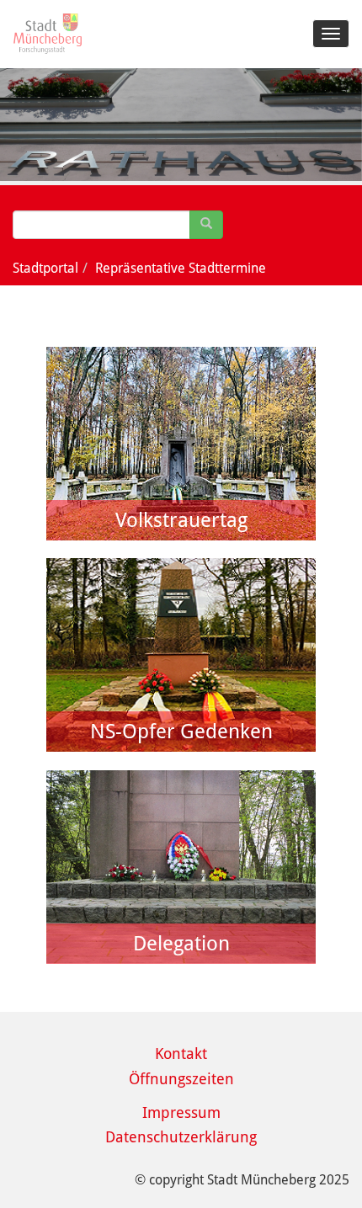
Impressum (181, 1112)
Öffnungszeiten (181, 1079)
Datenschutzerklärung (181, 1137)
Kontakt (181, 1053)
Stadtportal (45, 268)
